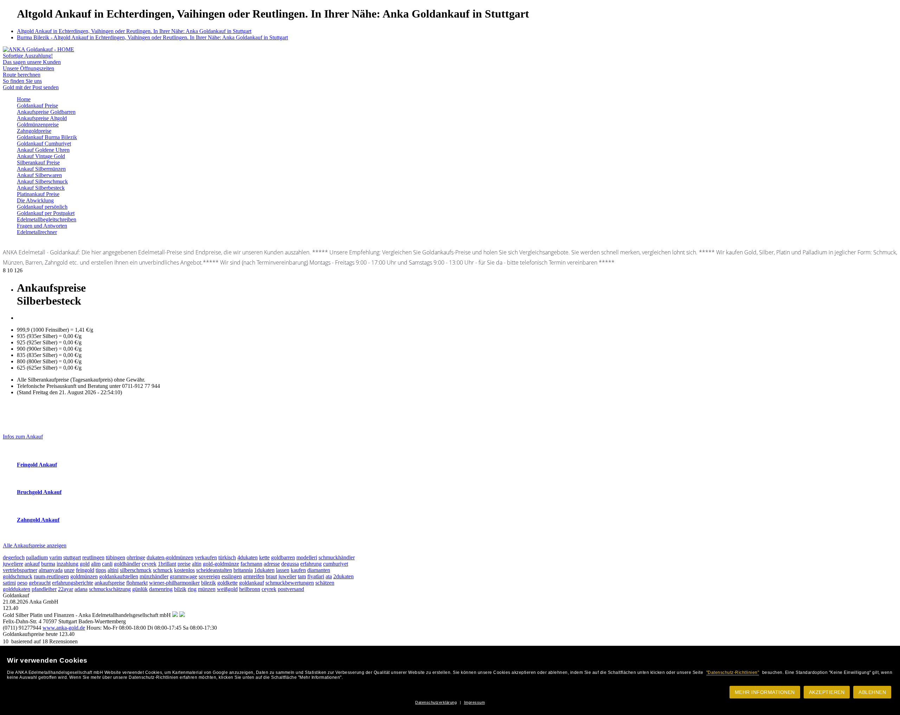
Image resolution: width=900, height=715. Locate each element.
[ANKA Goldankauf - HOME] (38, 49)
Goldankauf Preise (37, 106)
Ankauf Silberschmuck (42, 181)
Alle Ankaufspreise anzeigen (34, 545)
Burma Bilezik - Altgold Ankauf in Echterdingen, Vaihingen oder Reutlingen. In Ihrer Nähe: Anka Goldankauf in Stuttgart (152, 37)
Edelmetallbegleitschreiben (46, 219)
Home (24, 99)
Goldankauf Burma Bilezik (47, 137)
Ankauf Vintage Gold (41, 156)
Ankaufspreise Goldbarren (46, 112)
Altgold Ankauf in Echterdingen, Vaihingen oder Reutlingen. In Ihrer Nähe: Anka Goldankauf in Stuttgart (134, 31)
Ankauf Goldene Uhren (43, 150)
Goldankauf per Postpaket (46, 213)
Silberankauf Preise (38, 162)
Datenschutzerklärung (436, 702)
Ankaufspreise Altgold (42, 118)
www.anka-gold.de (64, 628)
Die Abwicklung (35, 200)
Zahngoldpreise (34, 131)
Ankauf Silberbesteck (41, 188)
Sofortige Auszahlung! (28, 56)
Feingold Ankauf (37, 465)
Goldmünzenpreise (38, 125)
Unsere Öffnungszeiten (28, 68)
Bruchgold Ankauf (39, 492)
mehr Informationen (765, 692)
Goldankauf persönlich (42, 207)
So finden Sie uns (22, 81)
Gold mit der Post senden (31, 87)
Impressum (474, 702)
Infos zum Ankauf (23, 437)
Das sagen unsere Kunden (32, 62)
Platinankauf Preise (38, 194)
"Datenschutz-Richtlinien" (732, 672)
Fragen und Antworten (42, 226)
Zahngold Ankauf (38, 520)
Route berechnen (21, 75)
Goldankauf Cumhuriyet (44, 144)
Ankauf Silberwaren (39, 175)
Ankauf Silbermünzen (41, 169)
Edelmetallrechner (37, 232)
